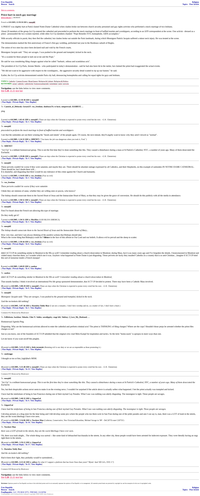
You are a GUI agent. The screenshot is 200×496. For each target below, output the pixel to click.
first (2, 91)
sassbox (34, 266)
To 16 (27, 422)
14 (2, 367)
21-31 (12, 91)
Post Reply (6, 102)
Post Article (194, 4)
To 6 (27, 244)
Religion (195, 2)
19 (2, 462)
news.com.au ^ (6, 18)
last (21, 91)
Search (11, 4)
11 (2, 306)
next (17, 91)
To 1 (27, 122)
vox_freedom (36, 176)
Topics (185, 4)
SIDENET (35, 139)
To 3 (27, 158)
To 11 (27, 464)
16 (2, 398)
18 (2, 442)
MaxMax (34, 220)
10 (2, 286)
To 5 (27, 202)
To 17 (27, 445)
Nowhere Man (38, 420)
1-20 (7, 91)
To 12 (27, 369)
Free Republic (7, 2)
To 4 (27, 269)
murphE (35, 100)
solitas (34, 462)
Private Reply (18, 102)
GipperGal (36, 398)
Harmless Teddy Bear (40, 306)
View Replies (30, 102)
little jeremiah (38, 347)
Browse (4, 4)
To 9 (27, 288)
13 (2, 347)
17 (2, 420)
